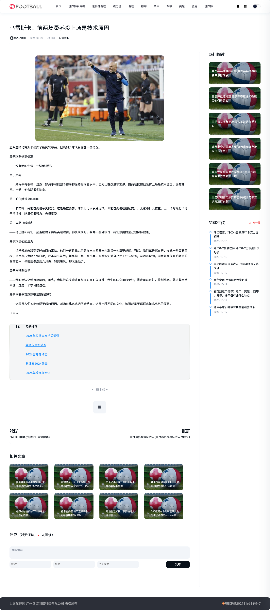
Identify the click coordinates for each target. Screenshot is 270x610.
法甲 (156, 6)
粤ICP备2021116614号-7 (243, 603)
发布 (178, 564)
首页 (58, 6)
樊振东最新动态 (35, 345)
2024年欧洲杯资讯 (37, 373)
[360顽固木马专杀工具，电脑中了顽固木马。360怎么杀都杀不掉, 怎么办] (163, 506)
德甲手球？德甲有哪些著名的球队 (234, 307)
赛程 (131, 6)
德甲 (144, 6)
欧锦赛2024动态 (36, 363)
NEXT (186, 431)
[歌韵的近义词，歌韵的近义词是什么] (118, 506)
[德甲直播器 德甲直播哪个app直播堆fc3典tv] (73, 506)
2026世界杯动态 (36, 354)
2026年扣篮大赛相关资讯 (42, 336)
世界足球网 (20, 38)
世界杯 (208, 6)
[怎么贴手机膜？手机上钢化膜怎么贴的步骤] (118, 477)
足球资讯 (64, 38)
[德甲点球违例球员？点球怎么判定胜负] (28, 506)
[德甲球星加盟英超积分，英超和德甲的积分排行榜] (163, 477)
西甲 (169, 6)
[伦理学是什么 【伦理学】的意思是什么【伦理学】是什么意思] (73, 477)
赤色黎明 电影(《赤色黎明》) (230, 279)
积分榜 (117, 6)
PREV (13, 431)
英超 (182, 6)
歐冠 (194, 6)
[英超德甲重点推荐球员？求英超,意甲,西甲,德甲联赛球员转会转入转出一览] (28, 477)
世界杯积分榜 (76, 6)
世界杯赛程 (99, 6)
